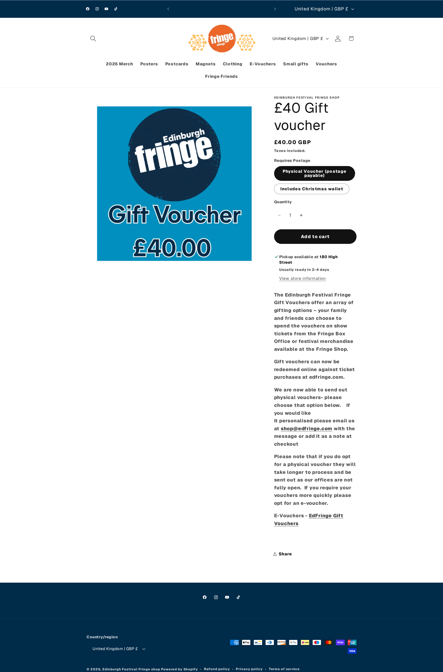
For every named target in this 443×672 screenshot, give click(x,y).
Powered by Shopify (179, 669)
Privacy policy (249, 669)
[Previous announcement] (168, 9)
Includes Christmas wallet (311, 188)
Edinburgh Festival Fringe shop (131, 669)
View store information (302, 278)
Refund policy (217, 669)
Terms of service (284, 669)
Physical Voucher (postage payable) (315, 173)
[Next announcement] (275, 9)
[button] (93, 38)
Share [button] (285, 554)
